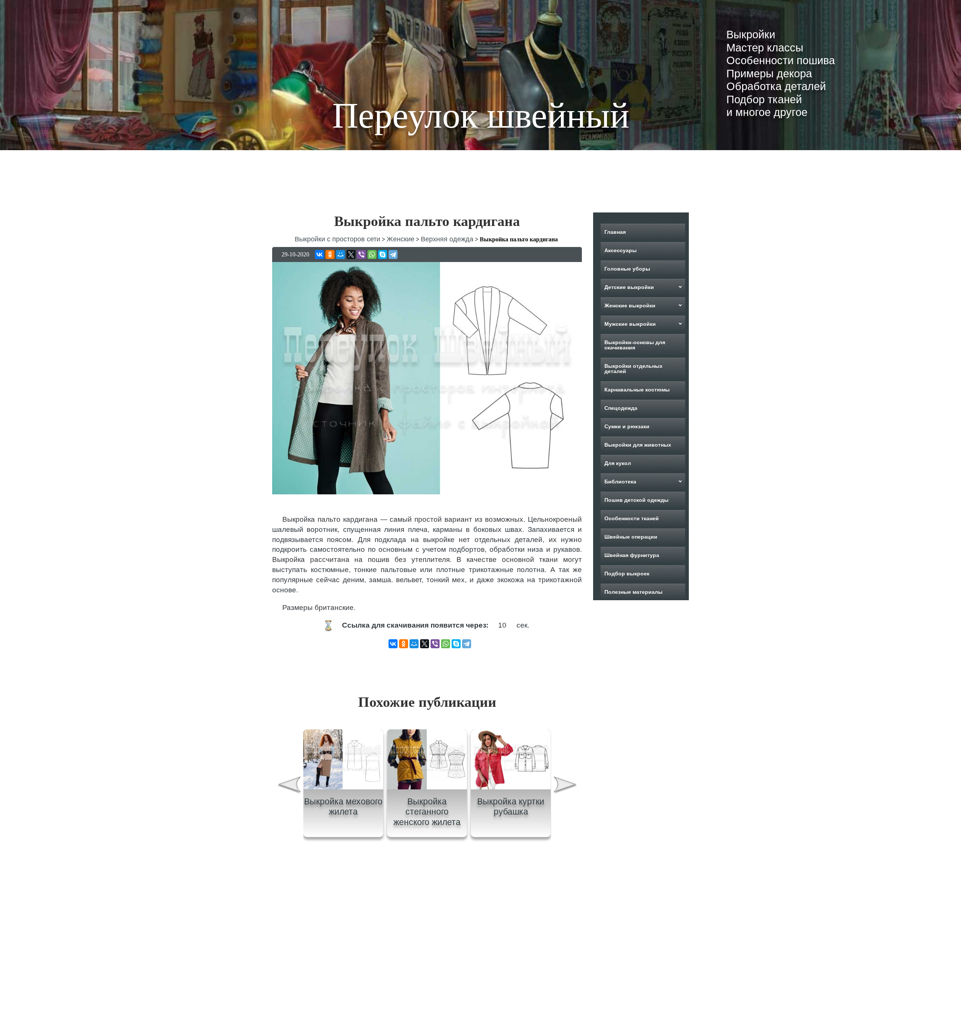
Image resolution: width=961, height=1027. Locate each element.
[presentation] (289, 785)
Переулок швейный (480, 115)
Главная (615, 232)
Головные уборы (627, 269)
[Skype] (382, 254)
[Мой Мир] (340, 254)
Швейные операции (630, 537)
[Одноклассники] (329, 254)
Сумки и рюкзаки (626, 426)
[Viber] (361, 254)
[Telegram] (393, 254)
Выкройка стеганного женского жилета (427, 812)
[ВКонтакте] (319, 254)
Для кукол (617, 463)
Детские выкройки (629, 287)
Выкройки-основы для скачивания (634, 345)
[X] (350, 254)
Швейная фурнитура (631, 555)
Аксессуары (620, 250)
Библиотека (620, 482)
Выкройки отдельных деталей (633, 368)
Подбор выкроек (626, 574)
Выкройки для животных (637, 445)
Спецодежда (620, 408)
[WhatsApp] (372, 254)
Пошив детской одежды (636, 500)
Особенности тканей (631, 518)
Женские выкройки (629, 306)
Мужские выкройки (630, 324)
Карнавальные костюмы (637, 390)
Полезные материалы (633, 592)
